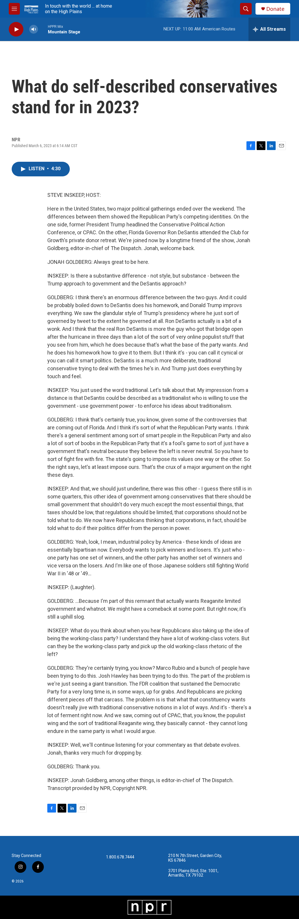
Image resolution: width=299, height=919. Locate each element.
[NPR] (149, 907)
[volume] (34, 29)
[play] (16, 29)
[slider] (43, 29)
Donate (275, 9)
